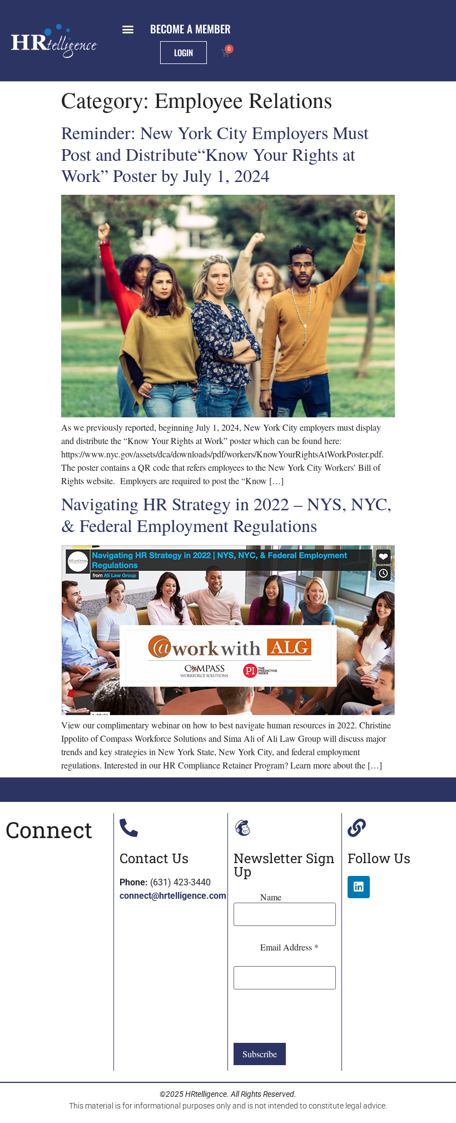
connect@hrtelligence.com (173, 895)
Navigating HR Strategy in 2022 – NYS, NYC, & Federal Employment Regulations (226, 513)
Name (270, 897)
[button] (127, 28)
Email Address (289, 947)
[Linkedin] (359, 887)
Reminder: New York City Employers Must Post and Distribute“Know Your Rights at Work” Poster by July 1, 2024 (215, 153)
